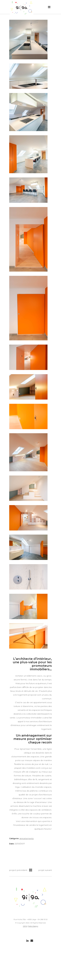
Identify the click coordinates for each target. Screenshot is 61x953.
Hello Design (33, 926)
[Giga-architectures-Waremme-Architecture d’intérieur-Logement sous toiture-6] (28, 416)
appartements (26, 838)
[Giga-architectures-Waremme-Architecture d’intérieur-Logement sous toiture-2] (28, 112)
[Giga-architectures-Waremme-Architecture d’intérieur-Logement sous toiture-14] (28, 308)
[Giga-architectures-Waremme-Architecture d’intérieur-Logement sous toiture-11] (28, 387)
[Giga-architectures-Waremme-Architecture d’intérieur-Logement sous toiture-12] (28, 606)
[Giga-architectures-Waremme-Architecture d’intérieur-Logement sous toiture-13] (28, 357)
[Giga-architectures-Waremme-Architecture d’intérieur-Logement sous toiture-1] (28, 488)
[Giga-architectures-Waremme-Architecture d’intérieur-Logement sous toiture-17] (28, 547)
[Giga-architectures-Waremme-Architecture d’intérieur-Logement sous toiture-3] (28, 76)
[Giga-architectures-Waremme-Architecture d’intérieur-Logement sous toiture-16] (28, 577)
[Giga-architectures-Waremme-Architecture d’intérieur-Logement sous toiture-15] (28, 239)
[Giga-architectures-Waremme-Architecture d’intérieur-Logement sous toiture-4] (28, 452)
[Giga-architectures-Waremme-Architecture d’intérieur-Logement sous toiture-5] (28, 39)
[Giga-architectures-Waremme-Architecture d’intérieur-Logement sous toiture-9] (28, 154)
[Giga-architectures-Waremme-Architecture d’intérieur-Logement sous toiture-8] (28, 517)
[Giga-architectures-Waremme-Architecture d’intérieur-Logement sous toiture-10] (28, 190)
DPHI (25, 926)
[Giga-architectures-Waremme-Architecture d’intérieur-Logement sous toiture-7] (28, 636)
